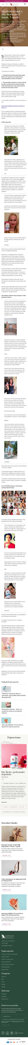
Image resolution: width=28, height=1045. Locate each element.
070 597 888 (4, 943)
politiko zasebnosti (16, 1021)
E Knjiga (3, 987)
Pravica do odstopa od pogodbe (9, 954)
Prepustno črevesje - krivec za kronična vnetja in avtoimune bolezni (12, 711)
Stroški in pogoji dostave (7, 959)
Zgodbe (3, 984)
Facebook (3, 994)
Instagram (3, 996)
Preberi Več (7, 855)
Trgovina (3, 976)
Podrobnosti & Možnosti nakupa (14, 811)
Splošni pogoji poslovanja (7, 964)
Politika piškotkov (5, 967)
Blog (2, 979)
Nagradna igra (4, 969)
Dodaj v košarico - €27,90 (14, 807)
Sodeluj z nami (4, 999)
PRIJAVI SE (6, 1024)
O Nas (2, 981)
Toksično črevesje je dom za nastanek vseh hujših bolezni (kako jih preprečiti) (14, 695)
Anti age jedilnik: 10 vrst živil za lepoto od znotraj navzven (12, 726)
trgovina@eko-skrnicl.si (7, 945)
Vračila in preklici (5, 956)
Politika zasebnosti (5, 962)
